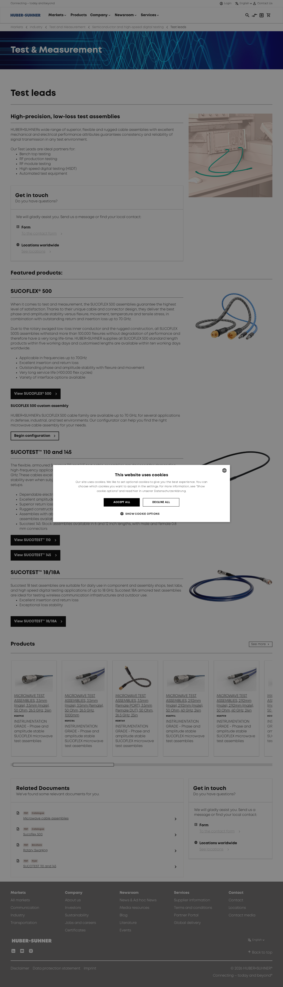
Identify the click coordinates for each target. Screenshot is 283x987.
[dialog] (141, 493)
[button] (141, 514)
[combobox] (224, 470)
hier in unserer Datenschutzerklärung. (159, 491)
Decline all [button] (161, 502)
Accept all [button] (121, 502)
